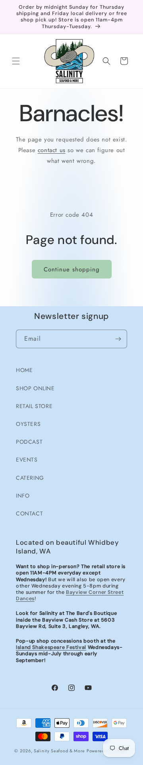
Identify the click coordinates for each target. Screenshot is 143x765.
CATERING (30, 478)
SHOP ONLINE (35, 388)
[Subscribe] (118, 339)
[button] (16, 61)
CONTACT (29, 513)
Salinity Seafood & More (59, 751)
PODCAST (29, 442)
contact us (52, 150)
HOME (24, 370)
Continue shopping (72, 269)
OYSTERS (28, 424)
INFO (22, 496)
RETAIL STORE (34, 406)
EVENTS (27, 460)
